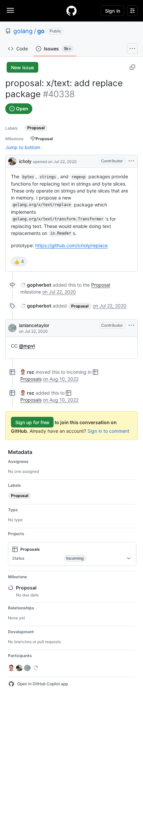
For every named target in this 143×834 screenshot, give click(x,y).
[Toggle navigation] (10, 10)
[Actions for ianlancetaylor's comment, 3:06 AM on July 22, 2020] (131, 325)
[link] (35, 284)
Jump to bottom (22, 147)
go (41, 31)
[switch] (19, 261)
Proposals (31, 379)
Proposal (100, 285)
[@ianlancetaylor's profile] (12, 328)
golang (23, 31)
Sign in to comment (108, 431)
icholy (25, 161)
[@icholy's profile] (12, 160)
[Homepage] (71, 10)
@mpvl (27, 346)
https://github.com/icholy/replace (71, 245)
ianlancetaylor (34, 325)
